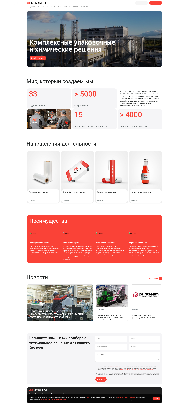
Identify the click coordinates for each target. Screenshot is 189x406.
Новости (75, 7)
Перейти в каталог (37, 58)
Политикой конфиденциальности (128, 369)
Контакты (84, 7)
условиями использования (115, 366)
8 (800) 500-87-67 (141, 3)
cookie (87, 397)
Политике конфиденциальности (126, 397)
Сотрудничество (56, 7)
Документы (59, 393)
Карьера (67, 7)
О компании (43, 7)
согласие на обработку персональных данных (54, 399)
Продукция (31, 7)
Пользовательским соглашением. (145, 369)
